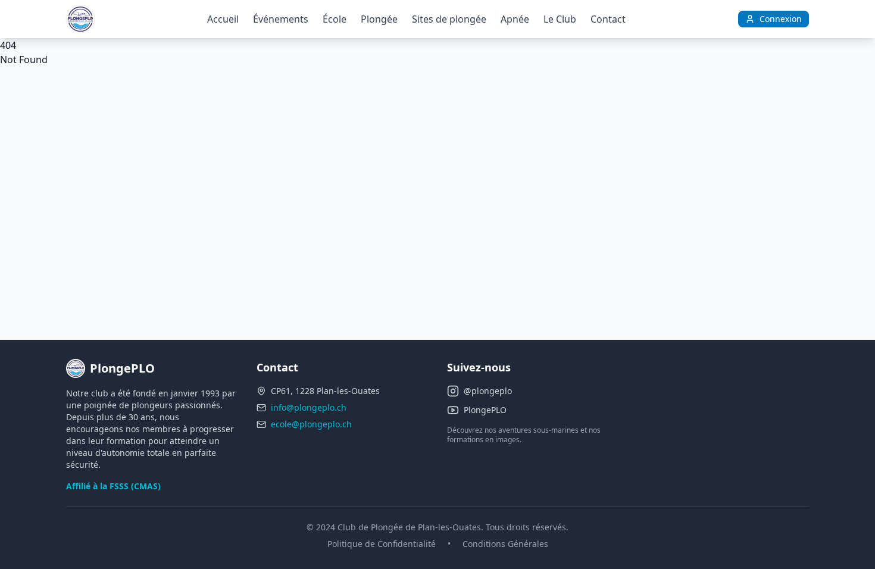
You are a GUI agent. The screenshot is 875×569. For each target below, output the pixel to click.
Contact (608, 19)
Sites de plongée (449, 19)
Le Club (559, 19)
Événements (280, 19)
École (334, 19)
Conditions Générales (505, 543)
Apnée (515, 19)
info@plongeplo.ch (308, 407)
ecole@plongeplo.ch (311, 424)
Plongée (379, 19)
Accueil (223, 19)
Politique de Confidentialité (381, 543)
